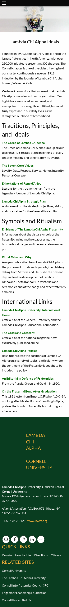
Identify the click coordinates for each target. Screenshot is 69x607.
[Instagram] (23, 539)
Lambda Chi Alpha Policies (19, 350)
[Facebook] (15, 539)
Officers (56, 555)
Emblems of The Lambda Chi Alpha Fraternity (32, 229)
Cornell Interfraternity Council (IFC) (25, 585)
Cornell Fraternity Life (16, 600)
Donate (7, 555)
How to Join (23, 555)
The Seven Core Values (18, 165)
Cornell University (14, 570)
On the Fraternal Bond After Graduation (29, 391)
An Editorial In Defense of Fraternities (28, 378)
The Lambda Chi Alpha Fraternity (24, 578)
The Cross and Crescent (18, 332)
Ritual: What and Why (17, 257)
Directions (41, 555)
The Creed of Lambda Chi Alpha (23, 142)
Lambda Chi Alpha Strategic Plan (24, 201)
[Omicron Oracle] (6, 539)
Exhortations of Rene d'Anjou (21, 183)
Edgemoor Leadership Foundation (24, 592)
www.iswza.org (37, 521)
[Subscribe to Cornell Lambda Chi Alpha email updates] (41, 539)
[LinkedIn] (32, 539)
